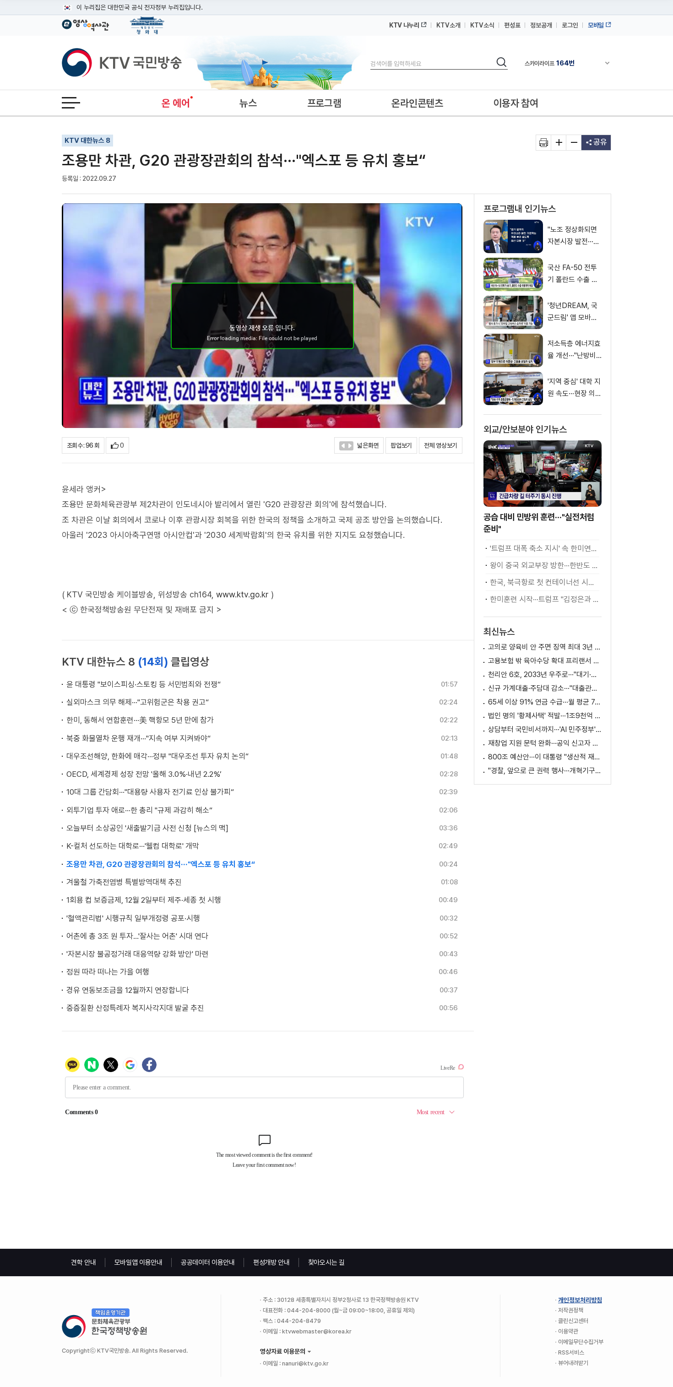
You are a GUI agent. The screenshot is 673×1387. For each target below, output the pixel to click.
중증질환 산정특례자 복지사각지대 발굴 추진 (135, 1008)
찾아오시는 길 (326, 1262)
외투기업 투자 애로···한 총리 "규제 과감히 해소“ (139, 810)
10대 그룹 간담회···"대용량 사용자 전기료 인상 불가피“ (150, 791)
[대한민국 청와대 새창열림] (147, 21)
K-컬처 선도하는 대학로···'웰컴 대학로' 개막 (132, 846)
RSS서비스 (571, 1352)
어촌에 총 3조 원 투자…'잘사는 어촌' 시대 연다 (137, 936)
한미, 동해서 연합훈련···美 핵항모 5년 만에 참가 (140, 720)
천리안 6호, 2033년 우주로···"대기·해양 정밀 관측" (545, 674)
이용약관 (568, 1331)
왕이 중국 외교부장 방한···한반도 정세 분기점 (544, 565)
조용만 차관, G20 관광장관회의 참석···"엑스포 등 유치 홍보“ (160, 864)
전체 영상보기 (440, 445)
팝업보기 (401, 445)
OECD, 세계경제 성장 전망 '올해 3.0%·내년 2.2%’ (144, 774)
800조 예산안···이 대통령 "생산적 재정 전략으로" (545, 757)
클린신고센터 (573, 1320)
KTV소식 (482, 25)
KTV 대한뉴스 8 (87, 140)
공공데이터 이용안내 (208, 1262)
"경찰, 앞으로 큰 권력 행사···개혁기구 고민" (545, 770)
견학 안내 (83, 1262)
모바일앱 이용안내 (138, 1262)
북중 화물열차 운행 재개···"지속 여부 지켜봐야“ (138, 738)
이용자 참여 (516, 103)
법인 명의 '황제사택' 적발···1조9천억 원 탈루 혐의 (545, 715)
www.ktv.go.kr (242, 594)
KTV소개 (448, 25)
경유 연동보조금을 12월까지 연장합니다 (127, 990)
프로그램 (324, 103)
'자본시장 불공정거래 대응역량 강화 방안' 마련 (137, 954)
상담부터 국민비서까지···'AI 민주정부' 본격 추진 (545, 729)
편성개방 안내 (271, 1262)
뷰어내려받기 (573, 1363)
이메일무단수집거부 (580, 1341)
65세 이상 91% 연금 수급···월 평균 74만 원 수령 (545, 702)
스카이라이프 (550, 63)
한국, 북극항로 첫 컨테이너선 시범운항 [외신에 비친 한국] (544, 582)
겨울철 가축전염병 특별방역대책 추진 (124, 882)
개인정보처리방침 (580, 1300)
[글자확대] (558, 142)
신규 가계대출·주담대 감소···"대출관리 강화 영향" (545, 688)
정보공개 (541, 25)
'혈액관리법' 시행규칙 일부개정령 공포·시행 (133, 918)
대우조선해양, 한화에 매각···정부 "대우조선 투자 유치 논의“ (157, 756)
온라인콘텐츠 (417, 103)
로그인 (570, 25)
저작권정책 (570, 1310)
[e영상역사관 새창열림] (85, 23)
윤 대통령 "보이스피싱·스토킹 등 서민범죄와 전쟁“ (143, 684)
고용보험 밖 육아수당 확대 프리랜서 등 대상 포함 (545, 660)
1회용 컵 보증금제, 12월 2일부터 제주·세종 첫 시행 (143, 900)
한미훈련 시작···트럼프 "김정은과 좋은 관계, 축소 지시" (544, 599)
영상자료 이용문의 (282, 1351)
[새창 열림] (543, 142)
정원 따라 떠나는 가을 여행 (107, 971)
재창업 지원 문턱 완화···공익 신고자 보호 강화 (545, 743)
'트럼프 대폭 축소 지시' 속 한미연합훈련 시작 (544, 548)
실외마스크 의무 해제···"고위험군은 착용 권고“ (137, 702)
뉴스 (247, 103)
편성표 (512, 25)
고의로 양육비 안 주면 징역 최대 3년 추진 (545, 647)
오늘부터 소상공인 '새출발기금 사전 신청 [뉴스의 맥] (147, 828)
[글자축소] (573, 142)
